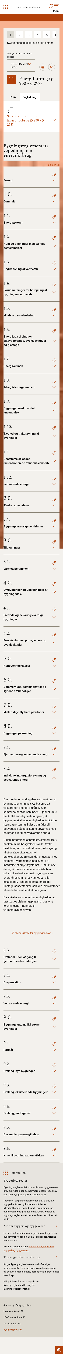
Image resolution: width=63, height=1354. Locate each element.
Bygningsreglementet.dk (25, 7)
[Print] (42, 67)
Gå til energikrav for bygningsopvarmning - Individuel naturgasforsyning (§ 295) (32, 932)
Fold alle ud (53, 164)
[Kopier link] (54, 175)
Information (18, 1173)
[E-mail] (51, 67)
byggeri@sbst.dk (13, 1329)
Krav (13, 96)
